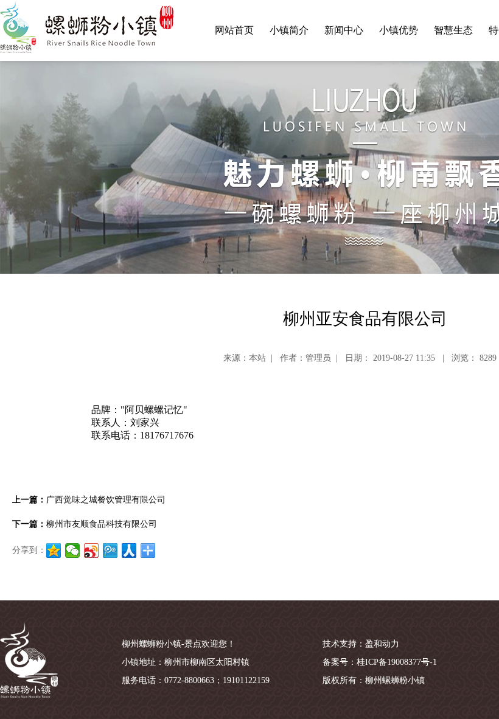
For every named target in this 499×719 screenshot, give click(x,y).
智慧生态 (453, 30)
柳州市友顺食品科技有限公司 (101, 524)
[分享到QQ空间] (53, 550)
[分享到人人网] (129, 550)
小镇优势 (398, 30)
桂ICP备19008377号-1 (397, 662)
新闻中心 (343, 30)
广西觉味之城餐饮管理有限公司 (106, 499)
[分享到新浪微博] (91, 550)
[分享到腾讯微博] (110, 550)
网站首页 (234, 30)
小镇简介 (289, 30)
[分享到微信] (72, 550)
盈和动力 (382, 643)
